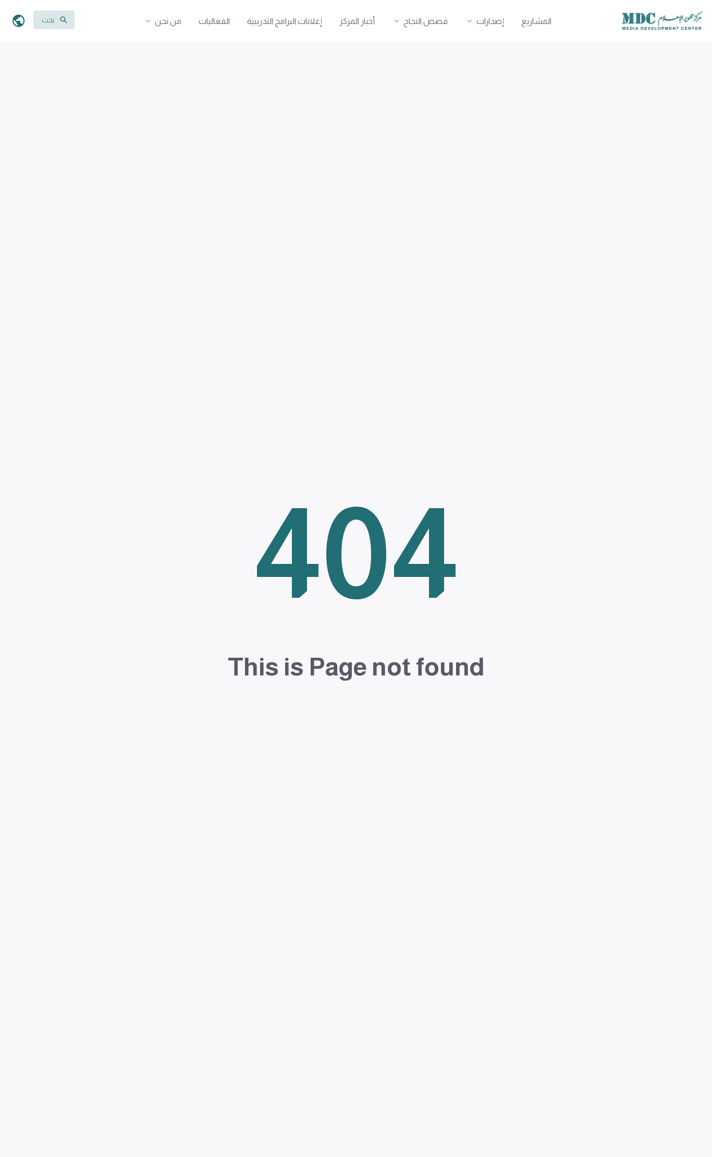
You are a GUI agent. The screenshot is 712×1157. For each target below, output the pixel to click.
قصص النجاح (425, 21)
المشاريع (536, 21)
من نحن (168, 21)
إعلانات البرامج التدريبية (284, 21)
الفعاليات (214, 21)
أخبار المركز (357, 21)
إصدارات (490, 21)
